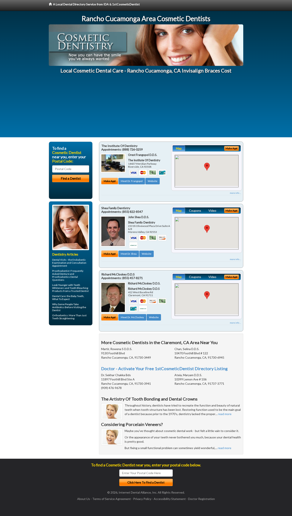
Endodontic (79, 259)
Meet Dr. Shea (129, 253)
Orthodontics (60, 315)
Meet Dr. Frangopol (132, 181)
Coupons (195, 210)
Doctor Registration (201, 499)
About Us (83, 499)
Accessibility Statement (170, 499)
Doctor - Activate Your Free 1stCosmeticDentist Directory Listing (164, 368)
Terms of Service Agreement (111, 499)
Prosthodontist (60, 270)
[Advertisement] (146, 107)
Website (152, 181)
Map (179, 148)
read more (225, 414)
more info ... (235, 193)
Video (212, 210)
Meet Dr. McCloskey (132, 317)
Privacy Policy (142, 499)
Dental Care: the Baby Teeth (68, 296)
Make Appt (110, 181)
